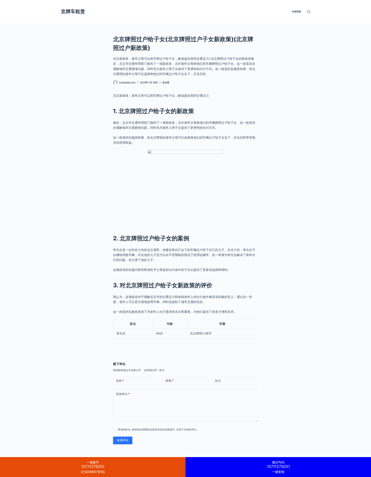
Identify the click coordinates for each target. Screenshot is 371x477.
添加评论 (123, 394)
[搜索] (308, 11)
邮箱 (170, 380)
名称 (120, 380)
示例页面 (296, 11)
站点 (218, 380)
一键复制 (278, 467)
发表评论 (122, 440)
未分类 (165, 82)
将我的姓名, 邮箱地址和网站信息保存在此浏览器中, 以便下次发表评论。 (158, 429)
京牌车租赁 (73, 11)
